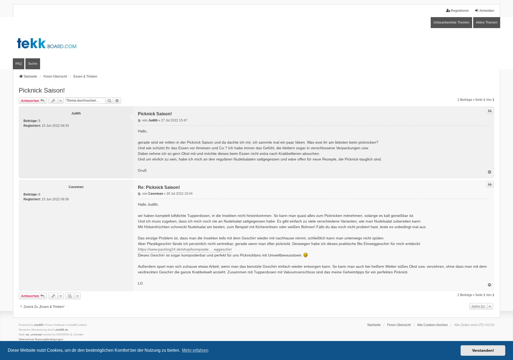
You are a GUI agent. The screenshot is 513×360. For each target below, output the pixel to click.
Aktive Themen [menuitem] (487, 22)
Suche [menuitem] (32, 64)
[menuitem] (26, 339)
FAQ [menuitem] (18, 64)
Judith (76, 113)
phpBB (38, 324)
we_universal (34, 334)
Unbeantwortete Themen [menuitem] (451, 22)
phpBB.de (62, 329)
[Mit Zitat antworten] (490, 111)
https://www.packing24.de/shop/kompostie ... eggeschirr (185, 249)
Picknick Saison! (42, 90)
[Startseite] (256, 43)
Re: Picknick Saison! (159, 187)
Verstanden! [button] (483, 350)
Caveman (76, 187)
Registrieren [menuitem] (460, 11)
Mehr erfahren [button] (195, 350)
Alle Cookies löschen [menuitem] (432, 325)
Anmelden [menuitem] (486, 11)
